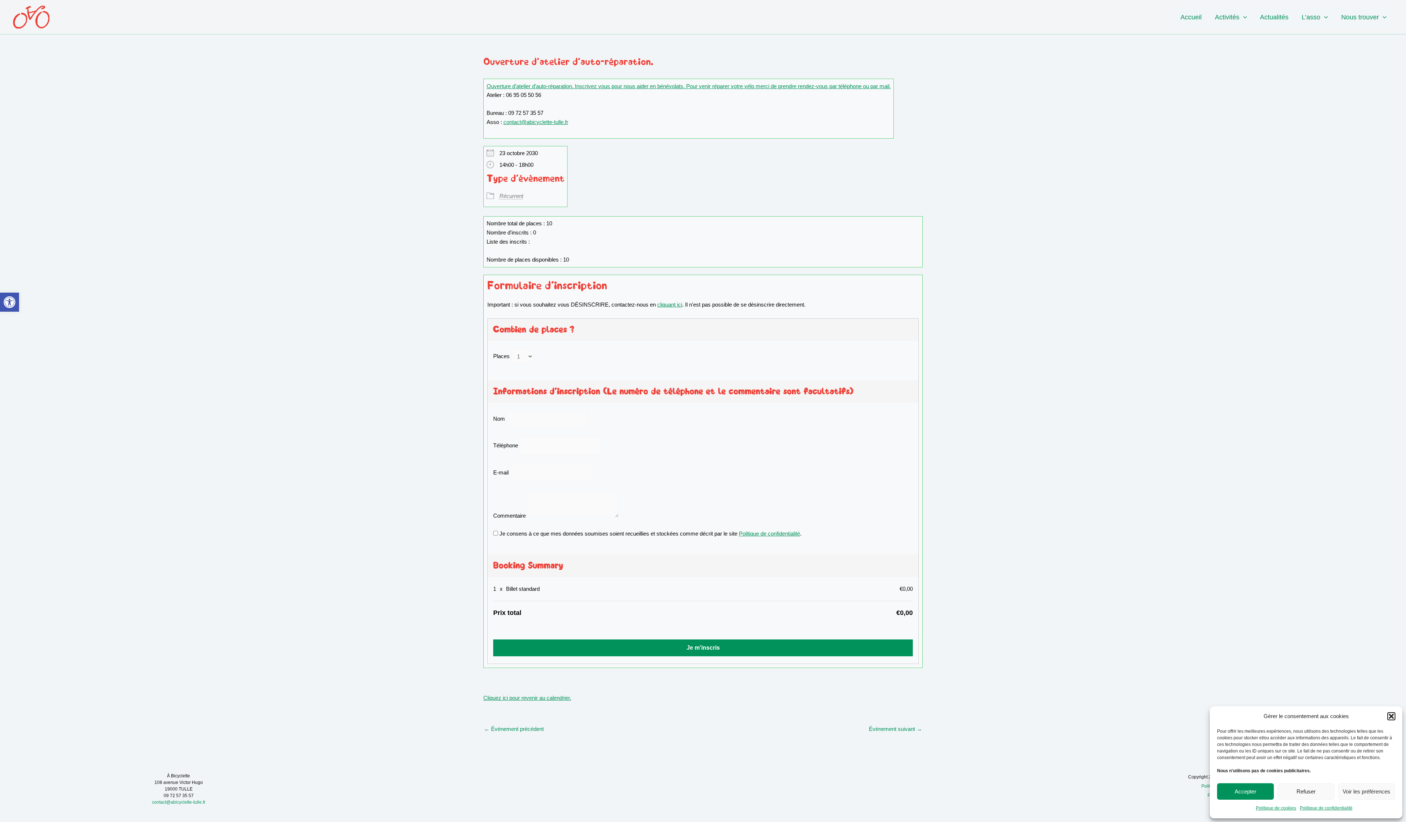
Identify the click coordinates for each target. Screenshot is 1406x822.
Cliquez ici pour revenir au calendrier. (527, 698)
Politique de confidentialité (1326, 808)
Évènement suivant (895, 729)
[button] (9, 302)
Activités (1227, 17)
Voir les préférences (1366, 791)
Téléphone (505, 446)
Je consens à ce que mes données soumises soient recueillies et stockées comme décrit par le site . (649, 533)
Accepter (1245, 791)
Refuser (1306, 791)
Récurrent (511, 196)
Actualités (1274, 17)
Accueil (1191, 17)
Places (501, 356)
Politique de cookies (1276, 808)
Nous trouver (1360, 17)
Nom (499, 419)
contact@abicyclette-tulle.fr (535, 122)
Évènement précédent (514, 729)
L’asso (1311, 17)
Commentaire (509, 516)
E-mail (501, 472)
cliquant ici (669, 304)
